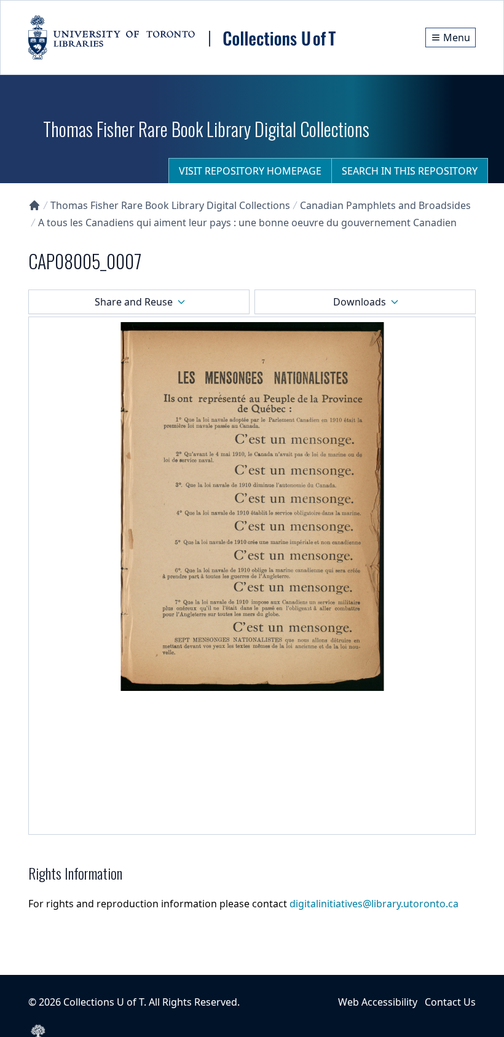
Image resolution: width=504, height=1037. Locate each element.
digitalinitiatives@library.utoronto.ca (374, 903)
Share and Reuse (134, 302)
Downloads (359, 302)
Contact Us (450, 1002)
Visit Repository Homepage (250, 171)
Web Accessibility (377, 1002)
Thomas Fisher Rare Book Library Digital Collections (170, 205)
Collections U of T (103, 1002)
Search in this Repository (410, 171)
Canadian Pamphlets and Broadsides (385, 205)
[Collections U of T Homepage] (34, 205)
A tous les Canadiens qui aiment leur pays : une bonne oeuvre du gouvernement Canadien (247, 222)
